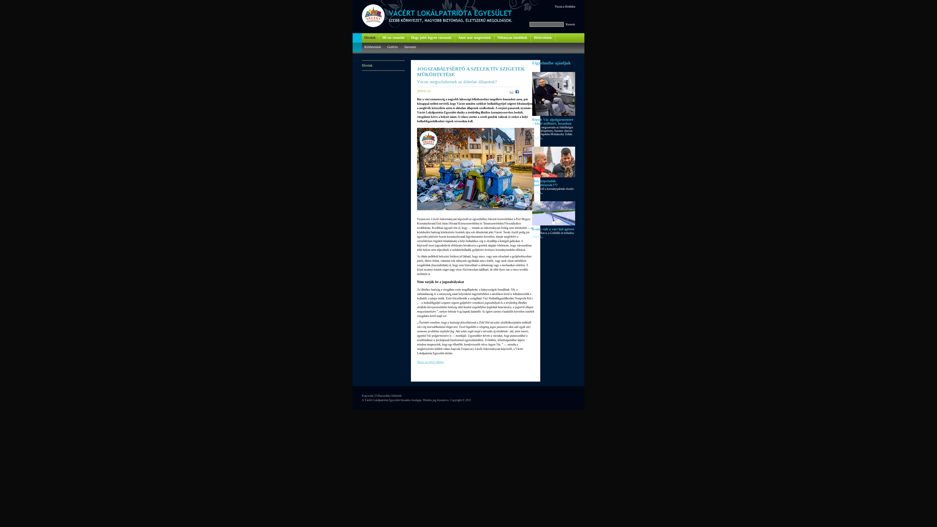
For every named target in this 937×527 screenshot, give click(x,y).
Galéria (392, 47)
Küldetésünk (372, 47)
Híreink (370, 38)
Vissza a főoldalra (565, 6)
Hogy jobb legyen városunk (431, 38)
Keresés (570, 24)
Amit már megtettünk (474, 38)
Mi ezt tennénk (393, 38)
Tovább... (537, 137)
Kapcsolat (367, 395)
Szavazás (410, 47)
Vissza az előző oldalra (430, 362)
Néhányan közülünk (512, 38)
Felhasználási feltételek (388, 395)
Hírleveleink (543, 38)
